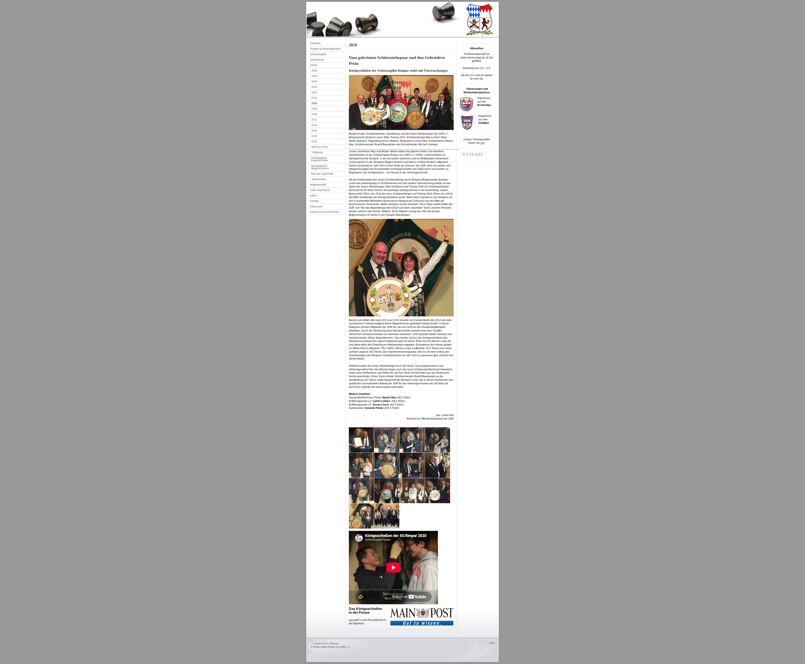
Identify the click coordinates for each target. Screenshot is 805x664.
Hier (351, 620)
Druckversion (321, 643)
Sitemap (334, 643)
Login (492, 643)
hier (482, 143)
